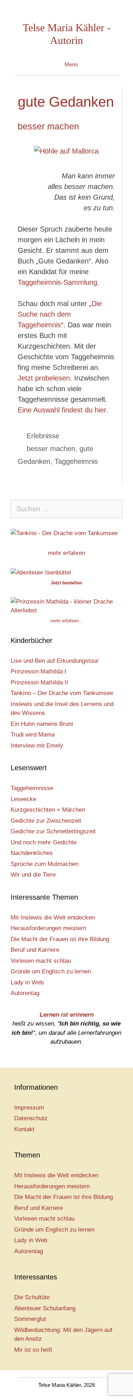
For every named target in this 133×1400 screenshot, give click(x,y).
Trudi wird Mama (33, 734)
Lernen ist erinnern (67, 1014)
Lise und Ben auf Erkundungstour (55, 660)
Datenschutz (31, 1118)
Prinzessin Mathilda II (39, 682)
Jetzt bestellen (66, 582)
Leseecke (23, 799)
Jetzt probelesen (44, 378)
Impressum (29, 1107)
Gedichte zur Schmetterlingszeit (53, 831)
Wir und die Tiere (33, 874)
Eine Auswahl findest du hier (62, 410)
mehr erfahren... (66, 620)
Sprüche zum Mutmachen (44, 864)
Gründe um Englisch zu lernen (51, 971)
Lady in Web (27, 982)
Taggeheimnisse (32, 788)
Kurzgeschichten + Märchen (48, 809)
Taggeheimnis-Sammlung (57, 282)
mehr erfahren (66, 553)
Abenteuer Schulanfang (45, 1308)
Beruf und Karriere (35, 949)
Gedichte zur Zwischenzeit (46, 820)
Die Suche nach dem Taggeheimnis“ (60, 314)
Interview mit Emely (37, 745)
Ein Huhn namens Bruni (42, 724)
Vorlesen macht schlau (41, 960)
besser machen (48, 126)
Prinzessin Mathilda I (38, 671)
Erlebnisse (43, 436)
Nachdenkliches (32, 853)
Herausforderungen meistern (48, 928)
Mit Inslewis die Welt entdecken (53, 917)
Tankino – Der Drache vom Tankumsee (62, 693)
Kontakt (24, 1129)
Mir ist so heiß (33, 1349)
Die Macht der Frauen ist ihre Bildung (60, 939)
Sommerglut (30, 1319)
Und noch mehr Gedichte (44, 842)
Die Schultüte (32, 1297)
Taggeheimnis (76, 461)
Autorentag (25, 993)
